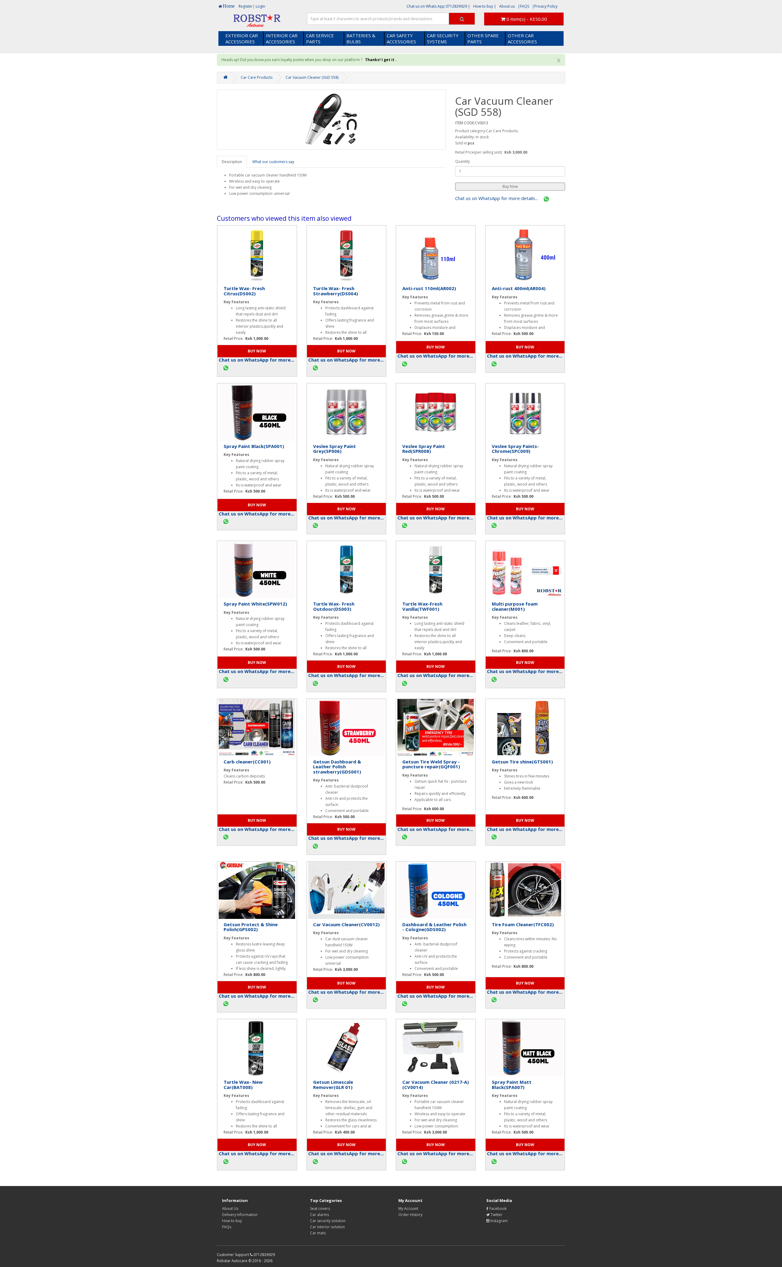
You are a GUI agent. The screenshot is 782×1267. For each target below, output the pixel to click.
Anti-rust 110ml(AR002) (429, 288)
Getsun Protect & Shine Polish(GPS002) (251, 927)
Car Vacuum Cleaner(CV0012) (346, 924)
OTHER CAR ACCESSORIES (522, 38)
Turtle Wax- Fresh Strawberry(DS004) (335, 291)
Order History (410, 1214)
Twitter (496, 1214)
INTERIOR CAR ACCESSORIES (282, 38)
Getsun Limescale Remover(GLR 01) (333, 1084)
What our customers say (273, 161)
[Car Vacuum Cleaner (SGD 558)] (331, 119)
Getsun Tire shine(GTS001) (522, 762)
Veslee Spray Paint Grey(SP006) (334, 448)
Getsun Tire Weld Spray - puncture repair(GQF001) (431, 764)
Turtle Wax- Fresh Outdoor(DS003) (333, 606)
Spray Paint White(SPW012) (255, 604)
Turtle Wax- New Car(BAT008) (243, 1084)
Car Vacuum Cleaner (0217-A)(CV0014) (435, 1084)
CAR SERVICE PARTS (320, 38)
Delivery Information (240, 1214)
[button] (510, 187)
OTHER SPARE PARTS (483, 38)
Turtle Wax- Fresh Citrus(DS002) (244, 291)
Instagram (498, 1220)
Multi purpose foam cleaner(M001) (515, 606)
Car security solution (327, 1220)
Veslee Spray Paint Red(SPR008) (423, 448)
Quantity (462, 161)
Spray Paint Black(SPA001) (254, 446)
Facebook (497, 1208)
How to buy (232, 1220)
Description (232, 161)
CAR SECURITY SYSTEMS (443, 38)
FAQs (226, 1226)
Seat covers (320, 1208)
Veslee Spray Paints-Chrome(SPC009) (515, 448)
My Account (408, 1208)
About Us (230, 1208)
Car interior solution (327, 1226)
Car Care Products (256, 77)
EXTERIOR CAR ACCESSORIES (241, 38)
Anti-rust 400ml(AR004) (519, 288)
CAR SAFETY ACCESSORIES (401, 38)
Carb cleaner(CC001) (247, 762)
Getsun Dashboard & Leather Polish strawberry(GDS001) (337, 767)
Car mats (318, 1233)
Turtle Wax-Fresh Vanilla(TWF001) (422, 606)
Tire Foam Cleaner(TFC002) (523, 924)
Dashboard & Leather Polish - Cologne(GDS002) (434, 927)
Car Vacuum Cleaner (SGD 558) (312, 77)
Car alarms (319, 1214)
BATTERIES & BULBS (360, 38)
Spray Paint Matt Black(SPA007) (512, 1084)
